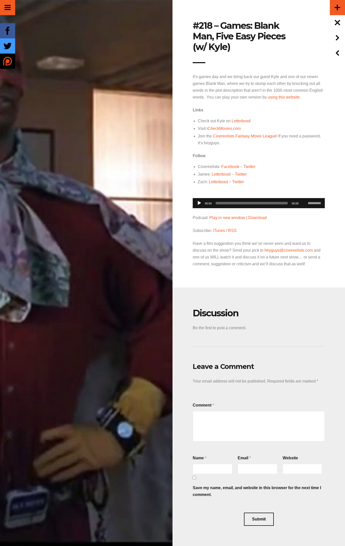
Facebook (230, 166)
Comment (202, 405)
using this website (284, 97)
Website (290, 458)
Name (198, 458)
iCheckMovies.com (224, 128)
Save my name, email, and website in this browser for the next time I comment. (257, 491)
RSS (232, 230)
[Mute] (304, 195)
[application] (259, 201)
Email (243, 458)
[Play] (199, 203)
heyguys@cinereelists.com (288, 250)
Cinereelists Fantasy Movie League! (245, 136)
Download (257, 218)
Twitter (249, 166)
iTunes (219, 230)
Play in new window (227, 218)
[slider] (315, 202)
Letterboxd (241, 121)
